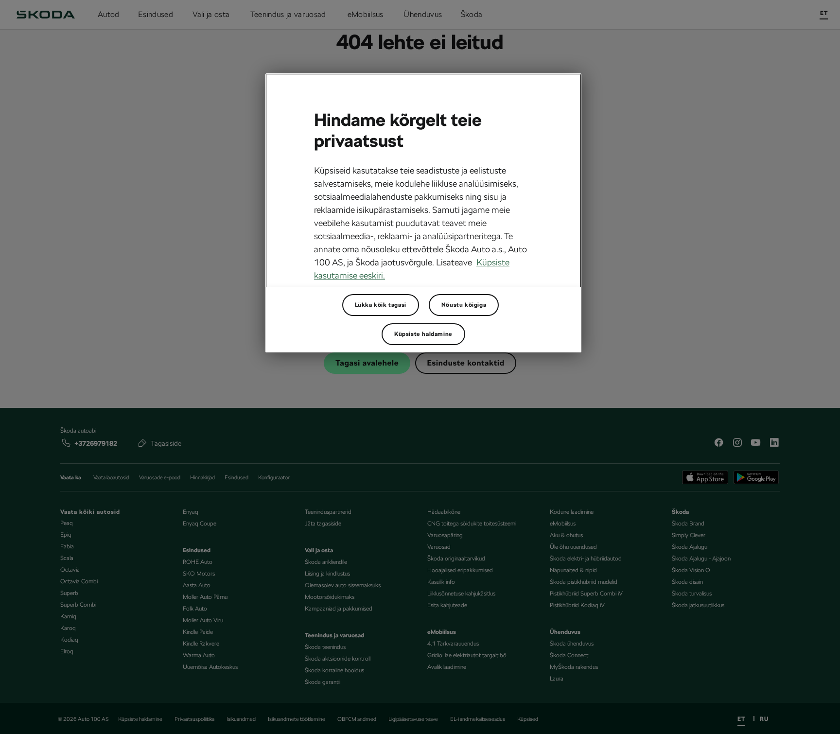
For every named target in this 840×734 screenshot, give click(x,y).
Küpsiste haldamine (423, 334)
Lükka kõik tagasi (380, 304)
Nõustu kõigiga (463, 304)
